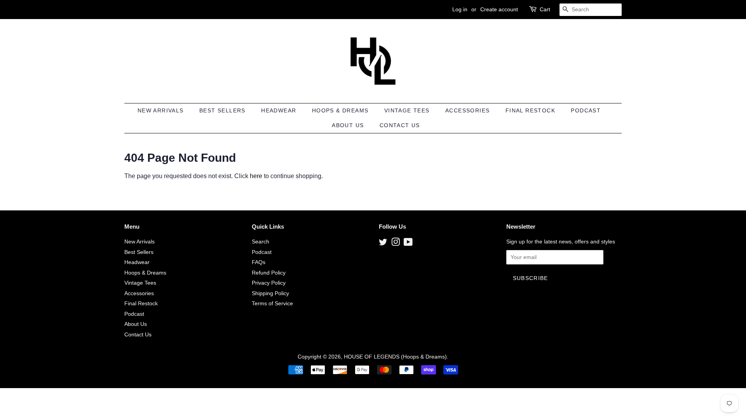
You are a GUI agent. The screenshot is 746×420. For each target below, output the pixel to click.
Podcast (586, 110)
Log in (459, 9)
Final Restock (530, 110)
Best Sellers (222, 110)
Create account (499, 9)
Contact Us (400, 125)
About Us (348, 125)
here (256, 176)
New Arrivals (161, 110)
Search (260, 242)
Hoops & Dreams (340, 110)
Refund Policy (269, 273)
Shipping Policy (270, 293)
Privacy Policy (269, 283)
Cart (545, 9)
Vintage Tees (407, 110)
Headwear (278, 110)
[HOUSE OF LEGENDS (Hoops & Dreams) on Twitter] (383, 244)
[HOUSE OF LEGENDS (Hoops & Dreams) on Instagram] (395, 244)
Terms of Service (272, 303)
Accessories (467, 110)
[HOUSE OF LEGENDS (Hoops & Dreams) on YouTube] (408, 244)
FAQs (258, 262)
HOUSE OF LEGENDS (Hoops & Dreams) (395, 357)
